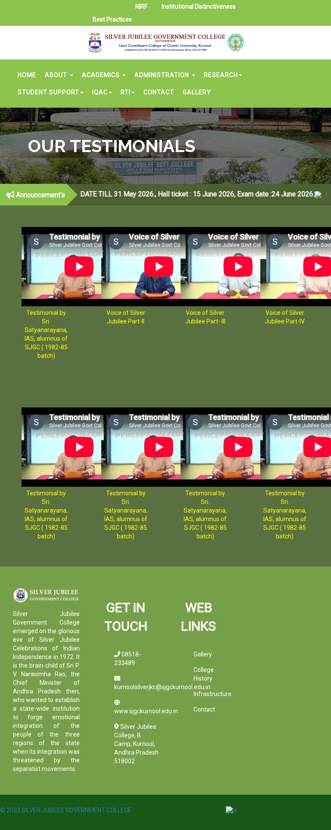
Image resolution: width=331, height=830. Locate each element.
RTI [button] (126, 92)
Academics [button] (102, 74)
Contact (159, 92)
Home (27, 74)
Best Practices (112, 19)
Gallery (197, 92)
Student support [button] (48, 92)
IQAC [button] (100, 92)
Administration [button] (162, 74)
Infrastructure (212, 693)
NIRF (141, 6)
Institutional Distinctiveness (199, 6)
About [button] (57, 74)
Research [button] (221, 74)
